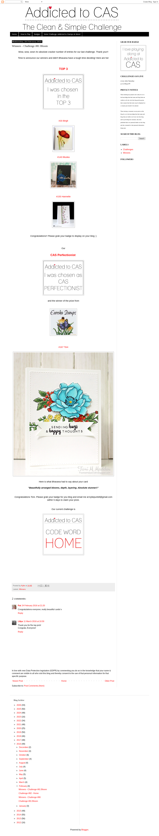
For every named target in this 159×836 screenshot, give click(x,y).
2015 (19, 811)
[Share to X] (43, 585)
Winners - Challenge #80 (30, 797)
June (21, 770)
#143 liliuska (63, 157)
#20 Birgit (63, 121)
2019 (19, 732)
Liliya (20, 621)
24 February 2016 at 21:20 (33, 605)
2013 (19, 818)
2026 (19, 705)
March (22, 782)
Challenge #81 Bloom (28, 801)
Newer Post (18, 681)
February (23, 786)
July (21, 767)
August (22, 763)
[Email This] (39, 585)
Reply (20, 613)
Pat (19, 605)
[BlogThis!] (41, 585)
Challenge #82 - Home (29, 793)
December (24, 747)
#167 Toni (63, 347)
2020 (19, 728)
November (24, 751)
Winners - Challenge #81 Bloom (33, 789)
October (22, 755)
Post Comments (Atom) (34, 686)
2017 (19, 740)
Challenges (128, 149)
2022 (19, 721)
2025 (19, 709)
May (21, 774)
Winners (22, 589)
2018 (19, 736)
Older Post (109, 681)
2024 (19, 713)
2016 (19, 744)
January (23, 806)
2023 (19, 717)
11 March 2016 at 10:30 (34, 621)
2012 (19, 822)
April (21, 778)
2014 (19, 815)
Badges (37, 34)
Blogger (84, 830)
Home (14, 34)
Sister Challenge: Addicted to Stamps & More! (62, 34)
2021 (19, 724)
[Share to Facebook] (46, 585)
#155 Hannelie (63, 196)
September (24, 759)
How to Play (25, 34)
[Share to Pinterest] (48, 585)
